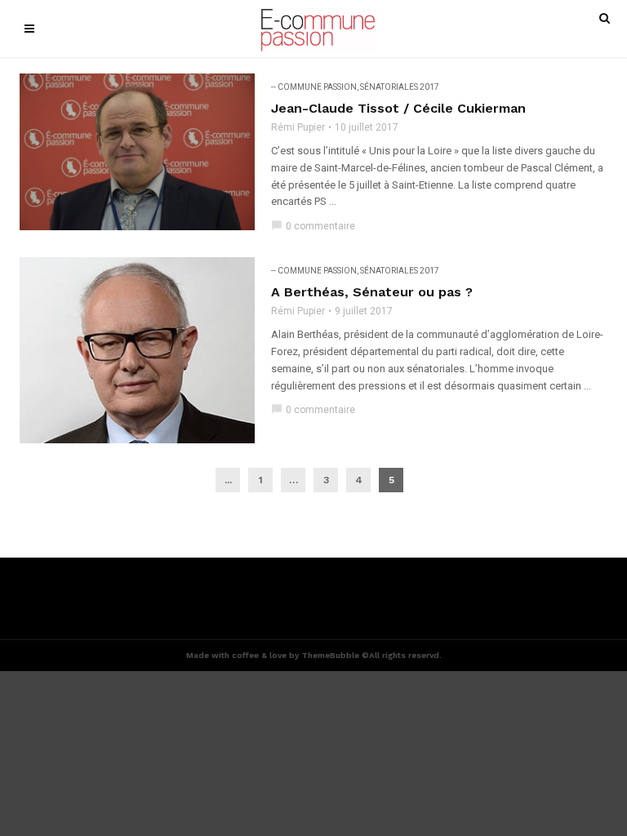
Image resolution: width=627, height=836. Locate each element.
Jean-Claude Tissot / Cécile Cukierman (398, 108)
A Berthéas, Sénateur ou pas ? (372, 292)
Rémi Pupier (298, 127)
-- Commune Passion (314, 86)
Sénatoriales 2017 (399, 86)
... (228, 480)
